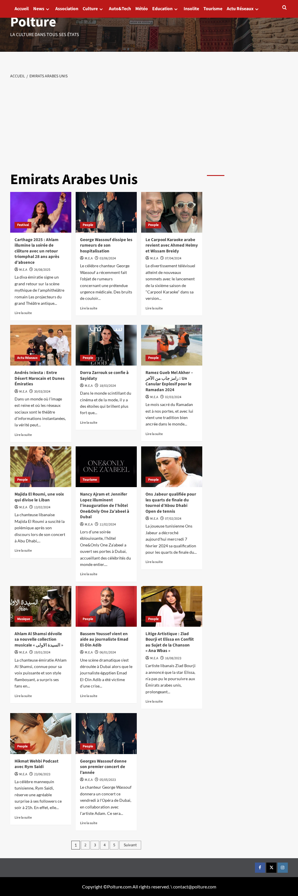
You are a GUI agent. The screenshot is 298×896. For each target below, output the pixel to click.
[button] (284, 7)
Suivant (130, 845)
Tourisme (212, 9)
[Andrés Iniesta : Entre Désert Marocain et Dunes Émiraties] (40, 345)
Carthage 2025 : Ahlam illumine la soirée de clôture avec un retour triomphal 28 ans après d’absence (37, 251)
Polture (33, 22)
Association (66, 9)
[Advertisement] (149, 123)
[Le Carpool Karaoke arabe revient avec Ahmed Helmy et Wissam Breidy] (171, 212)
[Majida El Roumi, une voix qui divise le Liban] (40, 466)
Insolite (191, 9)
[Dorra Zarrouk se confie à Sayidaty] (106, 345)
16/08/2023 (173, 658)
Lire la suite (23, 313)
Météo (141, 9)
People (88, 224)
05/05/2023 (108, 779)
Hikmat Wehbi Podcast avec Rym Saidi (36, 764)
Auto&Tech (120, 9)
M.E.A (23, 269)
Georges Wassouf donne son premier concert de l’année (103, 767)
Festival (23, 224)
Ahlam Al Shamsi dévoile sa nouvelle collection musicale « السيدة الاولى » (39, 639)
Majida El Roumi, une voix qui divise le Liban (39, 497)
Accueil (22, 9)
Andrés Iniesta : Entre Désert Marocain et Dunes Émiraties (40, 378)
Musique (23, 619)
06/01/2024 (108, 652)
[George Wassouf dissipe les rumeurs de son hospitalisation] (106, 212)
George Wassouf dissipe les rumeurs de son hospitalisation (106, 245)
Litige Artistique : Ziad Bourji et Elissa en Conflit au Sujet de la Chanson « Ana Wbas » (170, 642)
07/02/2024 (173, 518)
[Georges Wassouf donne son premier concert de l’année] (106, 733)
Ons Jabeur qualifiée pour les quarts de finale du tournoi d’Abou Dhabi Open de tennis (171, 502)
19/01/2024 (42, 652)
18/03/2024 (108, 385)
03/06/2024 (108, 258)
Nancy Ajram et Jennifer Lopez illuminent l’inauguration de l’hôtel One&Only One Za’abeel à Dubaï (104, 505)
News (38, 9)
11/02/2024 (108, 524)
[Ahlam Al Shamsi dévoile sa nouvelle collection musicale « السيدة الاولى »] (40, 606)
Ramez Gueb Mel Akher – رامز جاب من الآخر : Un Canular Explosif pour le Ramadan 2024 (169, 381)
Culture (90, 9)
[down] (47, 9)
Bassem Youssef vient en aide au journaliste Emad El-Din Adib (104, 639)
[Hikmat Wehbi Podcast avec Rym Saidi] (40, 733)
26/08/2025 (42, 269)
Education (162, 9)
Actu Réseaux (240, 9)
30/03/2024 (42, 391)
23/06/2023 (42, 774)
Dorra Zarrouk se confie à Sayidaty (104, 376)
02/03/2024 (173, 397)
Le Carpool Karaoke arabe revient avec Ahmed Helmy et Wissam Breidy (172, 245)
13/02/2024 (42, 507)
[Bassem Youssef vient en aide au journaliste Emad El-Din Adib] (106, 606)
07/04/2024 (173, 258)
